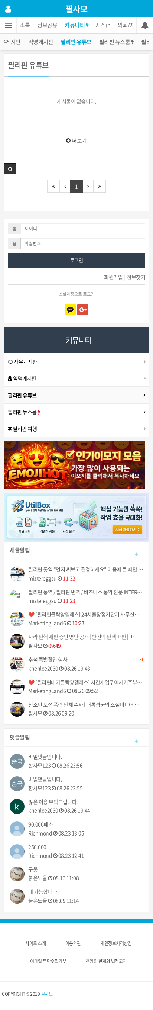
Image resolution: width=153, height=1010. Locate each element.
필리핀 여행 (24, 428)
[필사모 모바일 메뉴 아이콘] (8, 25)
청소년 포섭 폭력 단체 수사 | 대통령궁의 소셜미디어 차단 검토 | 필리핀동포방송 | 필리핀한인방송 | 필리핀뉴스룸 (85, 704)
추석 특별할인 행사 (85, 660)
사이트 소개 (35, 943)
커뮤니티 (75, 25)
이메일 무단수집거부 (48, 961)
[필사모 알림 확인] (145, 25)
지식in (103, 25)
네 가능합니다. (43, 891)
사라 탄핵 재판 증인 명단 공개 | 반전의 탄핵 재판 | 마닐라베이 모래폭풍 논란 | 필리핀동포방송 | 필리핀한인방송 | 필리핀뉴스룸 (85, 637)
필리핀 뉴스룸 (115, 42)
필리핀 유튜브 (76, 42)
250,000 (37, 847)
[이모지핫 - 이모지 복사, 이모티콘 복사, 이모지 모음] (74, 464)
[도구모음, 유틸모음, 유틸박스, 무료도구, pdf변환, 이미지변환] (76, 516)
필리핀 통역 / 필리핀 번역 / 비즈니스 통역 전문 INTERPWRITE (85, 592)
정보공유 (47, 25)
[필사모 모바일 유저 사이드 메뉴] (8, 8)
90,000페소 (40, 824)
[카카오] (70, 309)
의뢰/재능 (129, 25)
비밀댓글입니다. (45, 757)
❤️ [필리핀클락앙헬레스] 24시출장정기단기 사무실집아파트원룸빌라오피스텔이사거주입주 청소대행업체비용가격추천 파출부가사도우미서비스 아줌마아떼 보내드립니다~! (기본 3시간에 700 (85, 614)
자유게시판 (25, 361)
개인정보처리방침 (115, 943)
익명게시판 (40, 42)
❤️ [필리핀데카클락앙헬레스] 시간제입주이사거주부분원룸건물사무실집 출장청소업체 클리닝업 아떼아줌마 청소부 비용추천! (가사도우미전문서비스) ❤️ (85, 682)
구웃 (33, 869)
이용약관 (73, 943)
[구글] (82, 309)
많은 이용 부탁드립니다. (53, 802)
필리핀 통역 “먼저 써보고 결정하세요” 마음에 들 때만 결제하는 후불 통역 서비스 (85, 569)
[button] (10, 168)
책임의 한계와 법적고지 (106, 961)
